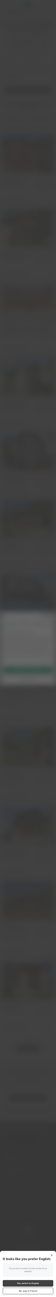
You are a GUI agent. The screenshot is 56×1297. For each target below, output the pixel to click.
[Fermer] (51, 1255)
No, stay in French (28, 1291)
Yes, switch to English (28, 1283)
